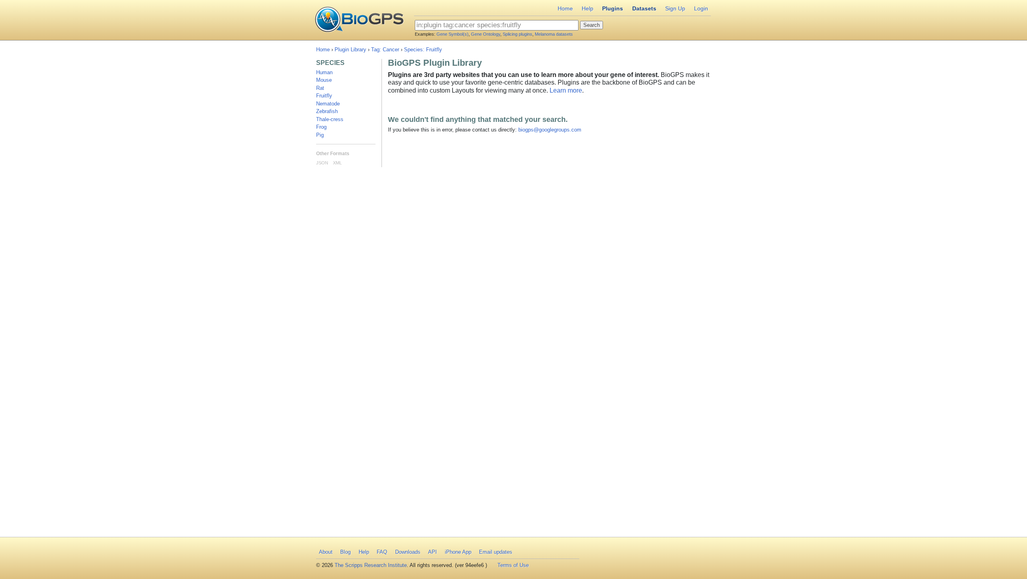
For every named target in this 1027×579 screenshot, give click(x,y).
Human (324, 72)
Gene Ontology (485, 34)
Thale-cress (329, 119)
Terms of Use (513, 565)
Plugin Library (350, 50)
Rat (320, 88)
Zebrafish (327, 111)
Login (701, 8)
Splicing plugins (517, 34)
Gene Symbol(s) (452, 34)
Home (565, 8)
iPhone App (458, 552)
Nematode (328, 104)
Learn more (566, 90)
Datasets (644, 8)
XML (337, 162)
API (432, 552)
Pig (320, 135)
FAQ (382, 552)
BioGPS (359, 20)
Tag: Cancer (385, 50)
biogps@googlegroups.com (549, 130)
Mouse (324, 80)
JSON (322, 162)
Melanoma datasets (554, 34)
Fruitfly (324, 96)
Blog (345, 552)
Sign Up (675, 8)
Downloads (407, 552)
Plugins (612, 8)
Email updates (495, 552)
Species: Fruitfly (423, 50)
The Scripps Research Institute (371, 565)
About (326, 552)
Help (587, 8)
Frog (321, 127)
